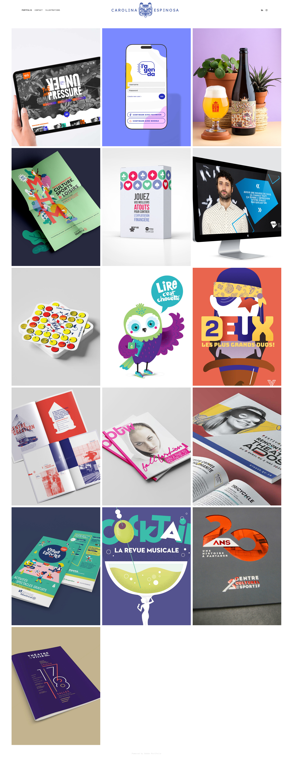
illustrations (52, 10)
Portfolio (27, 10)
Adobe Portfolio (152, 753)
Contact (39, 10)
